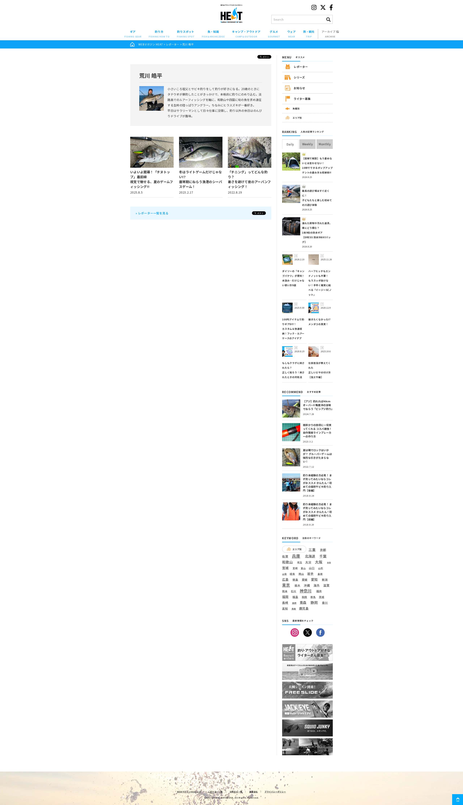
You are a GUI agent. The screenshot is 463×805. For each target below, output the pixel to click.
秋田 (304, 596)
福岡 (285, 597)
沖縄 (307, 585)
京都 (323, 550)
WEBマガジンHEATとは (189, 791)
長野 (294, 603)
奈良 (329, 563)
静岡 (314, 602)
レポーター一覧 (215, 791)
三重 (312, 550)
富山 (303, 568)
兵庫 (296, 555)
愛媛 (305, 579)
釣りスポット (186, 34)
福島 (295, 597)
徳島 (295, 579)
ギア (132, 34)
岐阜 (292, 573)
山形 (320, 568)
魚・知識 (213, 34)
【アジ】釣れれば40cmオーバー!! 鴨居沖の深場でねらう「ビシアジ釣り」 (318, 405)
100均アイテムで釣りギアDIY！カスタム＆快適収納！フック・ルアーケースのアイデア (293, 329)
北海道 (310, 556)
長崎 (285, 602)
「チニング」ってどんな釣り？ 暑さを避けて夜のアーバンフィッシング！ (249, 179)
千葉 (323, 556)
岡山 (301, 573)
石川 (293, 591)
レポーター (172, 44)
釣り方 (159, 34)
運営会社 (253, 791)
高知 (285, 608)
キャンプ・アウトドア (246, 34)
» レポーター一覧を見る (152, 213)
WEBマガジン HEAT (150, 44)
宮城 (285, 568)
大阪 (319, 562)
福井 (319, 591)
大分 (308, 562)
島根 (320, 574)
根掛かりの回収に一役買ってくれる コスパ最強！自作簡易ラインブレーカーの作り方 (317, 430)
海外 (317, 585)
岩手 (310, 574)
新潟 (325, 579)
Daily (290, 144)
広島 (285, 579)
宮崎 (295, 568)
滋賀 (326, 585)
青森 (303, 603)
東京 (286, 585)
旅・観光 (309, 34)
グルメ (274, 34)
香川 (325, 602)
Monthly (325, 144)
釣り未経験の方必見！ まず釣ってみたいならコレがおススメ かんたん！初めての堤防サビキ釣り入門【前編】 (317, 511)
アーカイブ (329, 34)
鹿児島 (304, 608)
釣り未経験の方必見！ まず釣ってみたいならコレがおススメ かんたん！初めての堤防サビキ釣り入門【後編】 (317, 482)
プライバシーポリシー (275, 791)
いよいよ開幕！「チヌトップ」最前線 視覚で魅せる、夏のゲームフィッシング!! (151, 179)
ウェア (291, 34)
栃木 (297, 585)
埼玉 (299, 562)
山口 (312, 567)
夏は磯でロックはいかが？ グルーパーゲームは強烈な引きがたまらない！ (317, 455)
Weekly (307, 144)
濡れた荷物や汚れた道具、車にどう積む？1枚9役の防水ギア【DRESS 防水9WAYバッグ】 (317, 232)
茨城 (321, 597)
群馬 (313, 597)
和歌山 (287, 562)
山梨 (284, 574)
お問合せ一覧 (236, 791)
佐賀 (285, 556)
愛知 (314, 579)
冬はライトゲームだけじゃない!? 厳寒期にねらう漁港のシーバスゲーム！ (200, 179)
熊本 (285, 591)
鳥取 (294, 609)
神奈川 (305, 590)
